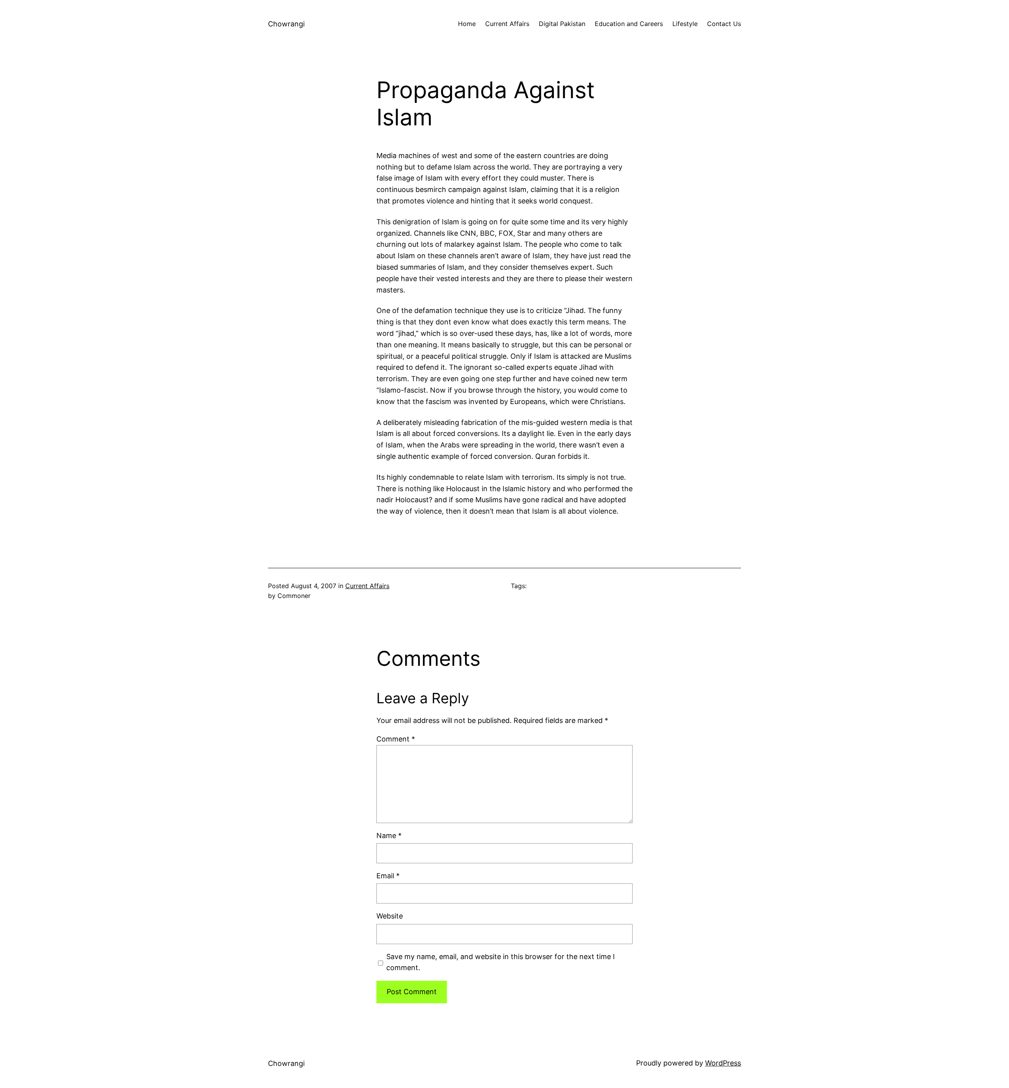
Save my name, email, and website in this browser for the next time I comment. (500, 962)
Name (389, 835)
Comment (395, 739)
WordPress (723, 1063)
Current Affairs (367, 586)
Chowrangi (286, 24)
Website (389, 916)
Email (388, 876)
